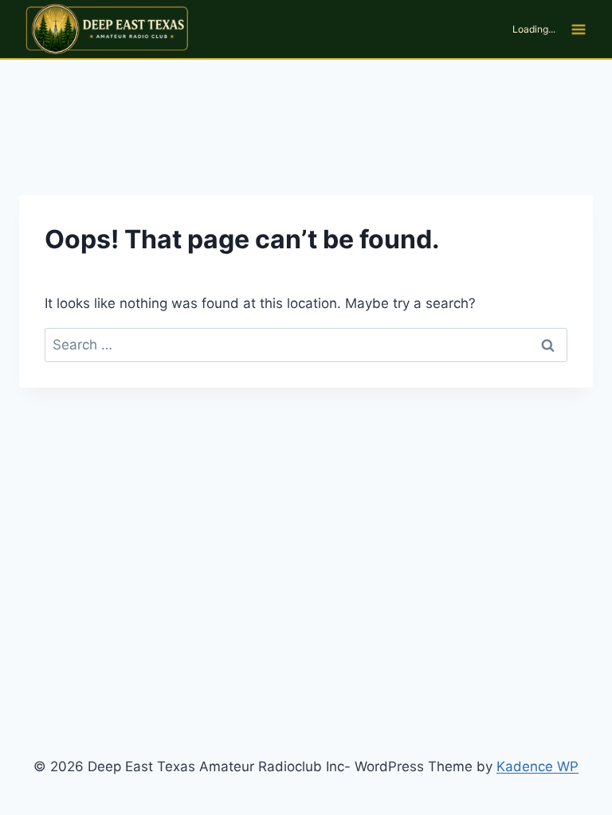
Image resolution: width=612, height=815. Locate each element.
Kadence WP (537, 766)
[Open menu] (578, 29)
